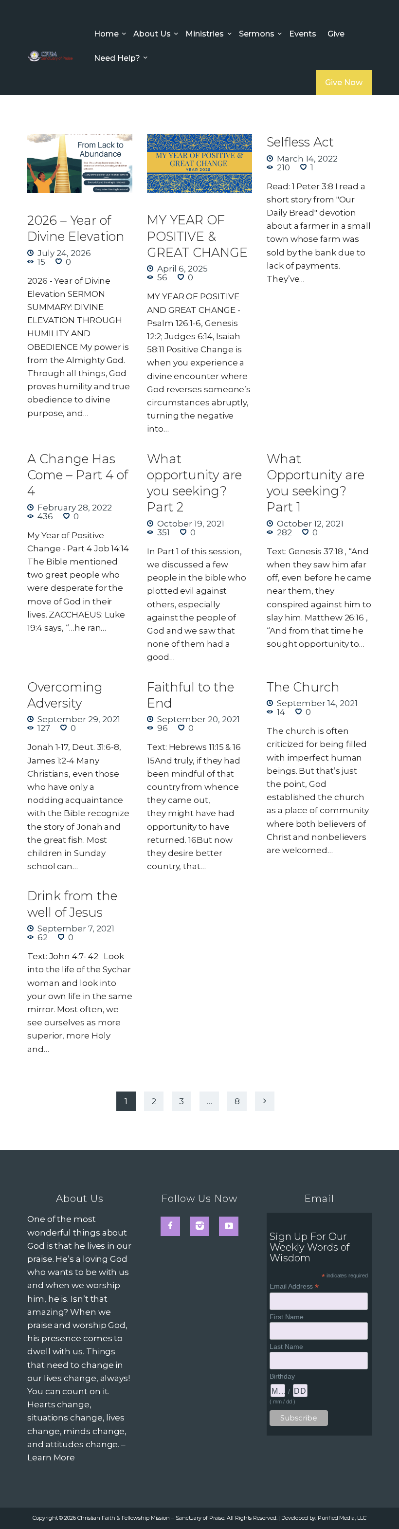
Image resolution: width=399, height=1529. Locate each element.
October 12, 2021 (310, 523)
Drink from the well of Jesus (72, 903)
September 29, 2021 (78, 719)
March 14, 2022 (307, 159)
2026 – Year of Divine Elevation (76, 228)
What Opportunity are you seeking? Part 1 (315, 482)
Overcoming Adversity (65, 694)
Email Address (294, 1286)
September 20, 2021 (198, 719)
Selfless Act (300, 141)
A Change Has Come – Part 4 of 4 (77, 474)
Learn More (51, 1457)
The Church (303, 686)
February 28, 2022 (74, 507)
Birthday (282, 1376)
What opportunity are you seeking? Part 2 (194, 482)
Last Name (286, 1346)
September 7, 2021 (75, 928)
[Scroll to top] (381, 1505)
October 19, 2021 (190, 523)
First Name (286, 1317)
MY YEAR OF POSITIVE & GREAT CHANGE (197, 235)
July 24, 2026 (64, 253)
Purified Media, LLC (342, 1517)
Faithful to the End (190, 694)
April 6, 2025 (182, 268)
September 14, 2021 (317, 703)
